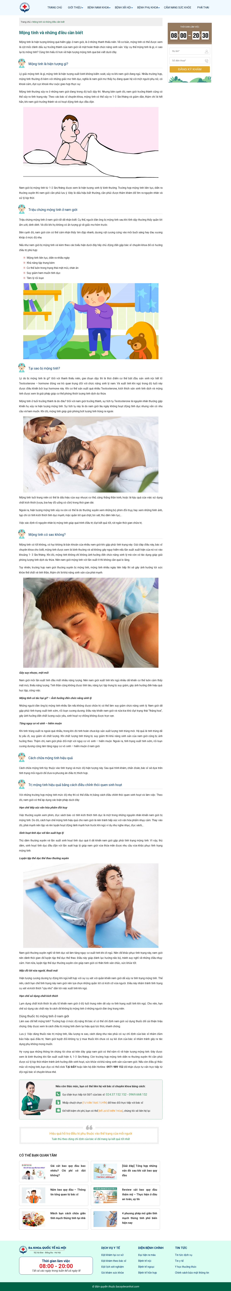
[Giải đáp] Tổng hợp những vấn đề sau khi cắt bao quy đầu (139, 1170)
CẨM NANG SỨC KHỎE (177, 7)
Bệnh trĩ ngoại (146, 1266)
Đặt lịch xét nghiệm (112, 1266)
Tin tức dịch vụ (183, 1255)
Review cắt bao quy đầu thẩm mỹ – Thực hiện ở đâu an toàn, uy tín (139, 1194)
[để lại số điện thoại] (111, 1111)
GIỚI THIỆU (74, 7)
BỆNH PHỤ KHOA (147, 7)
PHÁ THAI (203, 7)
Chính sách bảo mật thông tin (192, 1272)
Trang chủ (25, 22)
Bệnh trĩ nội (144, 1260)
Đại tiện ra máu (147, 1255)
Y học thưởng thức (185, 1266)
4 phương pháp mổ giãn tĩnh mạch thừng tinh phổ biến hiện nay (139, 1218)
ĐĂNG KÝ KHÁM (189, 69)
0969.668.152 (138, 1094)
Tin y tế (179, 1260)
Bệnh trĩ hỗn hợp (147, 1272)
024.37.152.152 (116, 1094)
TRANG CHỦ (55, 7)
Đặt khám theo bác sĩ (113, 1260)
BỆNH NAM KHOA (98, 7)
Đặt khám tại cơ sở (112, 1255)
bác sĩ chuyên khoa (40, 1072)
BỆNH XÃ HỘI (123, 7)
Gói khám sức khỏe (112, 1272)
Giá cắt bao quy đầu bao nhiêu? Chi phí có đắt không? (67, 1170)
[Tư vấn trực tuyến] (95, 1102)
